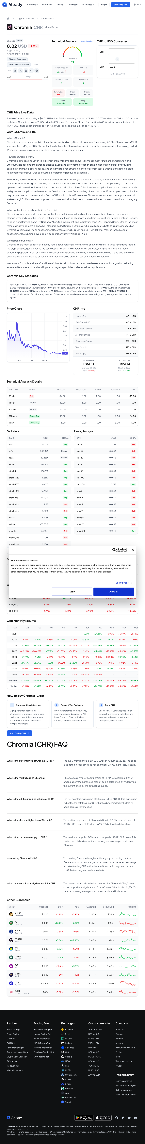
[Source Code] (31, 70)
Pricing (60, 4)
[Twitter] (123, 1117)
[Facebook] (117, 1117)
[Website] (15, 70)
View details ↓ (87, 41)
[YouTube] (129, 1117)
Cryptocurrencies (25, 18)
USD (102, 66)
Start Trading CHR (18, 733)
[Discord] (135, 1117)
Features (46, 4)
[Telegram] (36, 70)
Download (72, 4)
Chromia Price (47, 18)
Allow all (113, 591)
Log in (104, 4)
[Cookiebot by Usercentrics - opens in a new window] (114, 550)
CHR (102, 51)
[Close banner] (133, 550)
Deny (72, 591)
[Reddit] (26, 70)
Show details (122, 582)
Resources (87, 4)
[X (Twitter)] (20, 70)
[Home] (8, 18)
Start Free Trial (120, 4)
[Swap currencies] (117, 59)
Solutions (31, 4)
